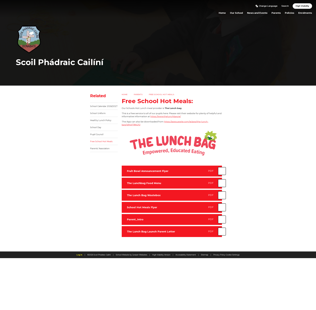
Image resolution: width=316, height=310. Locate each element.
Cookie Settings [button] (232, 255)
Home (124, 94)
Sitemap (204, 255)
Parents (138, 94)
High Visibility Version (161, 255)
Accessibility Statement (186, 255)
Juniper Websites (139, 255)
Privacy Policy (219, 255)
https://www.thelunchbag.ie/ (165, 116)
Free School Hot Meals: (161, 94)
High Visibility (302, 6)
